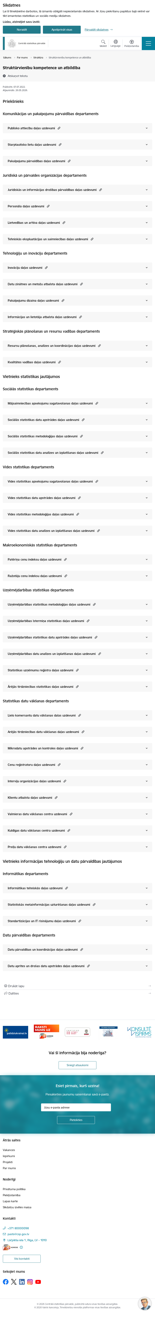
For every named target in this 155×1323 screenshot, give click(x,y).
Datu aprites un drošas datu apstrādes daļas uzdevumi (46, 966)
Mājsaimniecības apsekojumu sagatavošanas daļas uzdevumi (50, 403)
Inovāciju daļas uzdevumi (25, 268)
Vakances (9, 1150)
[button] (58, 128)
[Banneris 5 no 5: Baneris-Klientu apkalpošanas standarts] (139, 1032)
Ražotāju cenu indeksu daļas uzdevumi (35, 576)
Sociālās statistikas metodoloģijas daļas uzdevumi (43, 436)
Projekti (7, 1162)
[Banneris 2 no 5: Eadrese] (46, 1032)
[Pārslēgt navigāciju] (148, 43)
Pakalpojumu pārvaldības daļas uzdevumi (36, 161)
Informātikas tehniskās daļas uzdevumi (35, 888)
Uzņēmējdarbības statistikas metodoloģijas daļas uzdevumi (49, 604)
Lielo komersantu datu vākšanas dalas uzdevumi (42, 715)
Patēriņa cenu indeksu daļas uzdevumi (34, 559)
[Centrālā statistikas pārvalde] (26, 43)
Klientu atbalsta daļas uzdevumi (30, 797)
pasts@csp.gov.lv (18, 1234)
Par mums (9, 1168)
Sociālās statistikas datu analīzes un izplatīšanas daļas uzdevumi (53, 453)
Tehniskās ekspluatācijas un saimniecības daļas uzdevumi (48, 239)
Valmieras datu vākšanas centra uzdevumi (37, 814)
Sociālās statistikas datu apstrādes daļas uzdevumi (43, 420)
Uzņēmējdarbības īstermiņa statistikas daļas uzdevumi (46, 621)
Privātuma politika (14, 1189)
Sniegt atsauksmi (77, 1065)
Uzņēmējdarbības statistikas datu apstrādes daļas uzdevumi (50, 637)
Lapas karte (10, 1201)
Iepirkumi (9, 1156)
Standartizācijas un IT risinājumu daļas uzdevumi (42, 921)
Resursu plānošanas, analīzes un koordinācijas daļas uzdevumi (51, 346)
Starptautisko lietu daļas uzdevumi (32, 144)
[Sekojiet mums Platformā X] (14, 1282)
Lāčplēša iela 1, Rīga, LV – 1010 (27, 1240)
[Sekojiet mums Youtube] (38, 1281)
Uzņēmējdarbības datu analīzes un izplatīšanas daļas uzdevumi (52, 654)
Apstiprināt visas (62, 29)
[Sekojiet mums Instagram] (30, 1282)
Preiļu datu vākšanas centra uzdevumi (34, 847)
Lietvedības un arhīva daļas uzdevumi (34, 223)
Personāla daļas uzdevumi (26, 206)
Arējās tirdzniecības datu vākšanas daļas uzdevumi (43, 732)
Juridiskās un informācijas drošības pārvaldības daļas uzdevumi (52, 190)
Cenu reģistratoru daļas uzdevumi (31, 765)
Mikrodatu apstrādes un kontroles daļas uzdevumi (43, 748)
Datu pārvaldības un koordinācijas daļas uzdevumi (43, 949)
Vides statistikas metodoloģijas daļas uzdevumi (41, 514)
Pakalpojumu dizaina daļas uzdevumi (33, 300)
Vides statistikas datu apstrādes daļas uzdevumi (41, 498)
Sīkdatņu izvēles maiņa (17, 1207)
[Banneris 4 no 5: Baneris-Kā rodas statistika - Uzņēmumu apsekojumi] (108, 1032)
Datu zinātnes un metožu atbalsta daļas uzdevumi (43, 284)
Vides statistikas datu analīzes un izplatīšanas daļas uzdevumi (51, 531)
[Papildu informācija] (21, 1247)
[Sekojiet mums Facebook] (6, 1282)
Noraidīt (22, 29)
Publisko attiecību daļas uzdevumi (31, 128)
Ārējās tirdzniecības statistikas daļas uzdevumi (40, 687)
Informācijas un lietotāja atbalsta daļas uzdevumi (42, 317)
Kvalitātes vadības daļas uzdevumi (32, 362)
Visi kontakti (21, 1258)
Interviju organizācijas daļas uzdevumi (34, 781)
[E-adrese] (10, 1247)
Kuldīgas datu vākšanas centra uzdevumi (36, 830)
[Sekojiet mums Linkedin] (22, 1282)
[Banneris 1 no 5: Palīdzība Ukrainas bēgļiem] (15, 1032)
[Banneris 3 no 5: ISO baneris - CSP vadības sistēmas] (77, 1032)
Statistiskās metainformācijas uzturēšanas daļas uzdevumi (49, 904)
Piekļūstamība (11, 1195)
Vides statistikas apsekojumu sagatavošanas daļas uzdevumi (50, 481)
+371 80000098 (18, 1228)
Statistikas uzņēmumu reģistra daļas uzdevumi (40, 670)
